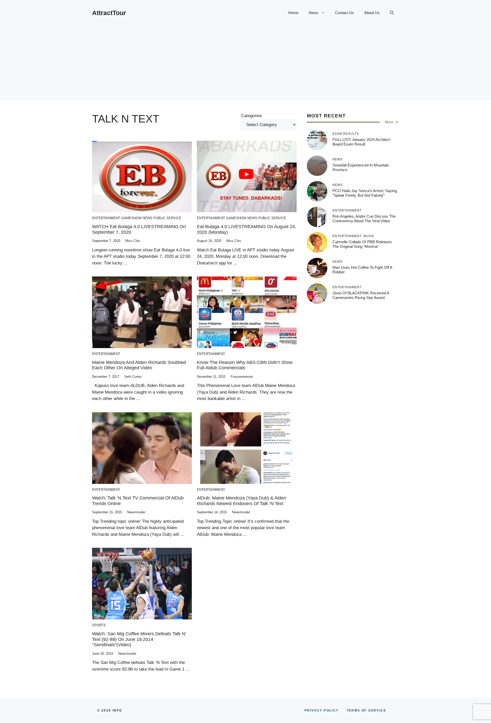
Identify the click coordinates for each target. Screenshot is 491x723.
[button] (392, 12)
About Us (372, 12)
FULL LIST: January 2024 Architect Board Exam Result (361, 141)
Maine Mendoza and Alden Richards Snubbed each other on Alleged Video (139, 365)
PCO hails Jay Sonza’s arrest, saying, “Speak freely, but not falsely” (365, 192)
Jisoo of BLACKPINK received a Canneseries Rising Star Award (360, 295)
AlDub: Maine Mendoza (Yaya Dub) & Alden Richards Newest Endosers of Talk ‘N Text (241, 500)
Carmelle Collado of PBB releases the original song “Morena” (362, 244)
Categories (251, 115)
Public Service (167, 218)
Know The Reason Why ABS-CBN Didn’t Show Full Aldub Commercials (245, 365)
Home (293, 12)
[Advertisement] (245, 64)
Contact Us (344, 12)
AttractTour (109, 12)
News (313, 12)
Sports (99, 625)
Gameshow (131, 218)
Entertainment (106, 218)
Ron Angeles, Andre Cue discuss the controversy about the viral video (364, 218)
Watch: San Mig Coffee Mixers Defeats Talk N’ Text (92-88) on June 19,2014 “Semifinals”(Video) (139, 639)
